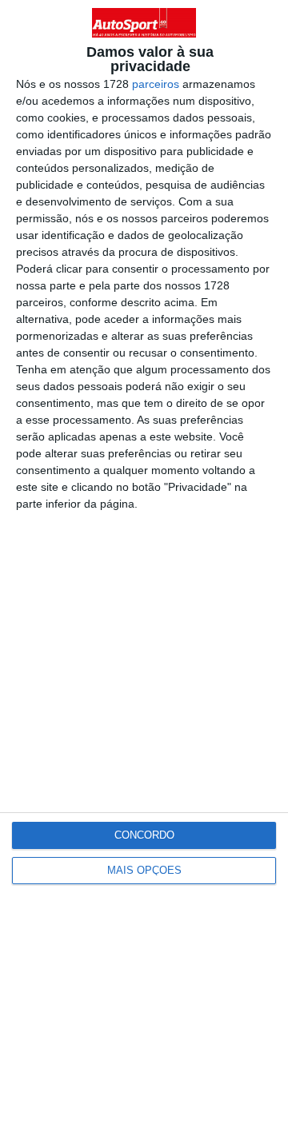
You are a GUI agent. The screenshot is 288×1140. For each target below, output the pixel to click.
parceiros (155, 84)
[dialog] (144, 570)
